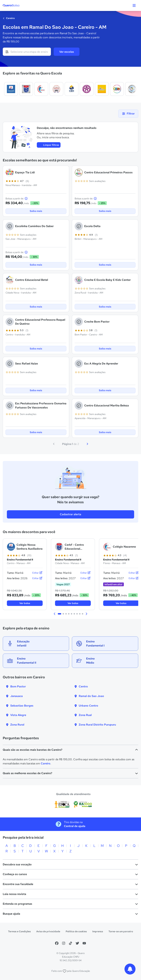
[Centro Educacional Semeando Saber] (132, 89)
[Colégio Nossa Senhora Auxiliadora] (11, 89)
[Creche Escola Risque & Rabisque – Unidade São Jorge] (102, 89)
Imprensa (97, 931)
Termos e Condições (19, 931)
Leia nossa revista (14, 894)
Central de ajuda (74, 826)
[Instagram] (63, 943)
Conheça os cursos (15, 874)
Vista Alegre (18, 715)
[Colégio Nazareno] (41, 89)
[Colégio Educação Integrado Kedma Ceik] (117, 89)
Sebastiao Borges (21, 705)
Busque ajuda (11, 913)
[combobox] (27, 52)
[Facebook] (56, 943)
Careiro (10, 18)
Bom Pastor (18, 686)
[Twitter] (77, 943)
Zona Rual (85, 715)
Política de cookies (76, 931)
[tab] (59, 613)
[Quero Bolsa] (18, 5)
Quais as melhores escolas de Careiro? (27, 773)
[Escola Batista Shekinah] (56, 89)
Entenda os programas (17, 904)
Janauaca (16, 696)
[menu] (134, 5)
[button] (54, 614)
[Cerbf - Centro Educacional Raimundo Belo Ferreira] (26, 89)
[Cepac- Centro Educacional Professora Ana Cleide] (87, 89)
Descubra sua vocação (17, 864)
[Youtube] (84, 943)
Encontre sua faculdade (18, 884)
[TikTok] (70, 943)
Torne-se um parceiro (121, 931)
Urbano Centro (88, 705)
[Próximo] (87, 444)
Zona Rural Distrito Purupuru (97, 724)
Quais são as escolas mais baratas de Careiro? (32, 750)
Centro (83, 686)
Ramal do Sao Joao (91, 696)
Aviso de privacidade (48, 931)
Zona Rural (17, 724)
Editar (35, 572)
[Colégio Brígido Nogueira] (71, 89)
